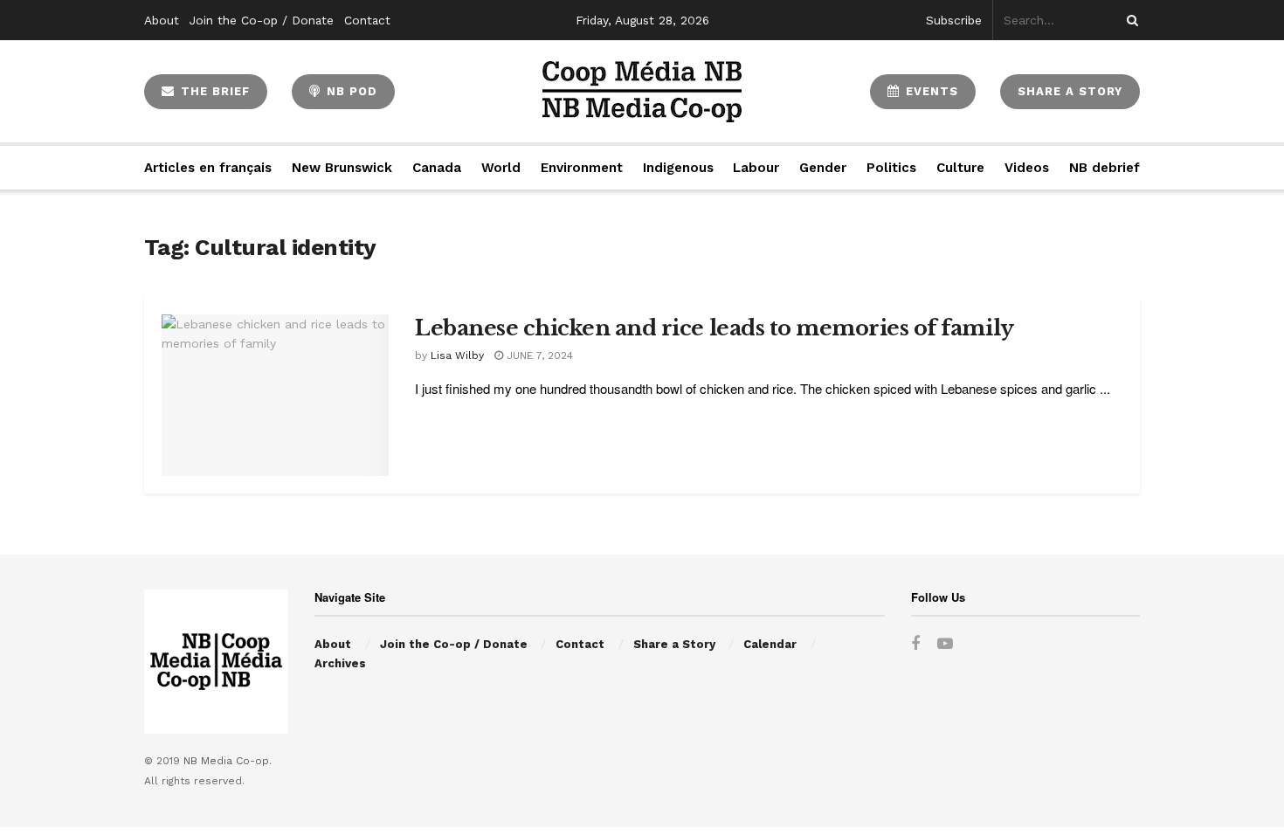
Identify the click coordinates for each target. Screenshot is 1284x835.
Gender (822, 168)
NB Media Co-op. (227, 761)
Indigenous (678, 168)
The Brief (213, 91)
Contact (367, 20)
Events (929, 91)
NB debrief (1104, 168)
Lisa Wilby (457, 355)
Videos (1026, 168)
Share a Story (674, 644)
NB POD (349, 91)
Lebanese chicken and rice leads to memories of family (714, 328)
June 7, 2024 (538, 355)
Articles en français (208, 168)
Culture (960, 168)
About (161, 20)
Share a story (1070, 91)
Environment (582, 168)
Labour (756, 168)
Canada (436, 168)
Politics (891, 168)
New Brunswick (342, 168)
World (501, 168)
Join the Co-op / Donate (262, 20)
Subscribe (954, 20)
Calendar (770, 644)
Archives (340, 663)
